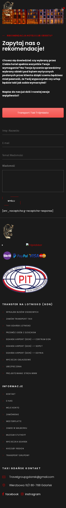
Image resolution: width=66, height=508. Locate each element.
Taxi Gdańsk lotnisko (18, 326)
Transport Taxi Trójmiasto (33, 113)
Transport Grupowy (17, 455)
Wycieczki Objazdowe (18, 360)
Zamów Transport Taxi (19, 319)
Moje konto (12, 408)
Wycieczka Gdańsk (16, 442)
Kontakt (11, 394)
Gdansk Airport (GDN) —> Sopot (24, 346)
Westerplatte (13, 421)
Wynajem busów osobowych (22, 312)
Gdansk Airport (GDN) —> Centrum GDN (28, 339)
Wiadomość (8, 165)
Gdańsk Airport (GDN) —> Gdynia (24, 353)
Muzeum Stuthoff (16, 435)
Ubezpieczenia (14, 366)
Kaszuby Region (15, 448)
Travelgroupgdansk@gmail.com (31, 477)
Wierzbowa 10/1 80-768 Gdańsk (30, 485)
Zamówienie (12, 414)
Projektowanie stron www (21, 373)
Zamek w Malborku (16, 428)
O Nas (9, 401)
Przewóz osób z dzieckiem (21, 332)
